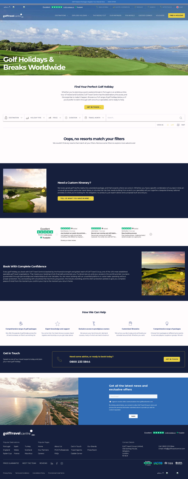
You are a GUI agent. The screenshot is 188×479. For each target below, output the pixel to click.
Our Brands (92, 446)
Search (152, 7)
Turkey (28, 446)
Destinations (60, 15)
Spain (16, 446)
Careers (41, 453)
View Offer (112, 2)
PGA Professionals (62, 450)
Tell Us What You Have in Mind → (75, 198)
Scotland (28, 450)
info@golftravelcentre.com (174, 449)
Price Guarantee (11, 463)
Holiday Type (35, 118)
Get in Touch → (94, 107)
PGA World (130, 15)
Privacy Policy (7, 473)
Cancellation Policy (39, 473)
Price (55, 118)
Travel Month (94, 118)
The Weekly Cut (99, 15)
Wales (16, 450)
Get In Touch (167, 7)
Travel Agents (76, 450)
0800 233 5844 (103, 7)
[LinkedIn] (52, 463)
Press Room (92, 450)
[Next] (43, 190)
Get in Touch (172, 359)
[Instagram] (62, 463)
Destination (14, 118)
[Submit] (180, 118)
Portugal (6, 446)
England (6, 450)
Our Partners (115, 15)
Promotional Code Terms (56, 473)
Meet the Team (29, 463)
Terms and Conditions (22, 473)
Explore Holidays (79, 15)
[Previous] (6, 190)
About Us (58, 446)
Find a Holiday (176, 15)
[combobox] (180, 7)
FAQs (57, 453)
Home (40, 446)
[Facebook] (56, 463)
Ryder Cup (7, 453)
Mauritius (28, 453)
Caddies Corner (145, 15)
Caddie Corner (76, 453)
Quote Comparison (122, 7)
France (16, 453)
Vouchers (160, 15)
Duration (73, 118)
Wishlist (140, 7)
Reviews (43, 463)
